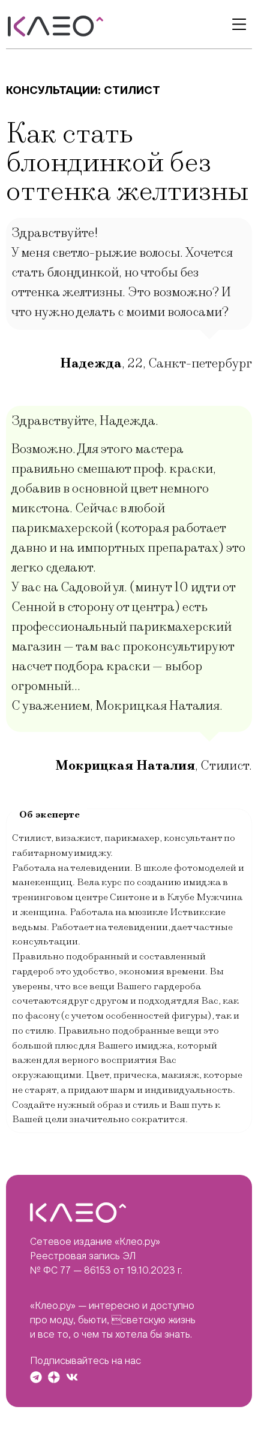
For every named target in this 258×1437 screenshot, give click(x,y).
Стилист (132, 90)
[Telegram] (36, 1377)
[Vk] (72, 1377)
